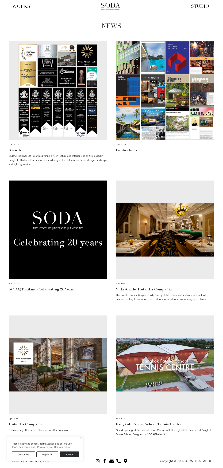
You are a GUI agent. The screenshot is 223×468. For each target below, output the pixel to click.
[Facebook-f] (104, 461)
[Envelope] (111, 461)
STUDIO (200, 6)
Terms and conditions (23, 447)
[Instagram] (97, 461)
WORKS (21, 6)
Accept (69, 454)
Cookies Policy (62, 447)
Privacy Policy (44, 447)
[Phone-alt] (118, 461)
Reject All (47, 454)
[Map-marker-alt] (125, 461)
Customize (23, 454)
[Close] (81, 438)
